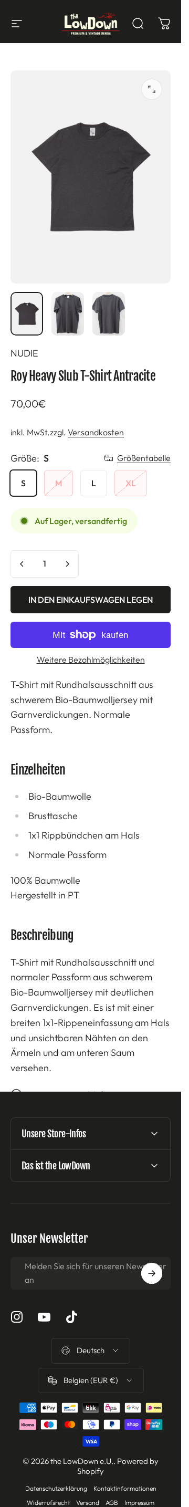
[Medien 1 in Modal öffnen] (151, 89)
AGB (112, 1502)
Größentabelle (144, 458)
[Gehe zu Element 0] (26, 314)
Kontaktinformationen (124, 1488)
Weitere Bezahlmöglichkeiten (91, 659)
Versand (87, 1502)
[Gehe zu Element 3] (108, 314)
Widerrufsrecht (48, 1502)
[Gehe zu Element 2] (67, 314)
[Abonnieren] (151, 1273)
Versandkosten (96, 432)
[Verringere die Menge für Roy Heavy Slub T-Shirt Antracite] (22, 564)
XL (130, 483)
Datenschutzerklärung (56, 1488)
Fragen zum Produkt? (65, 1094)
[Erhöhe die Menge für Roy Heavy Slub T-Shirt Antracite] (67, 564)
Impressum (139, 1502)
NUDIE (24, 353)
